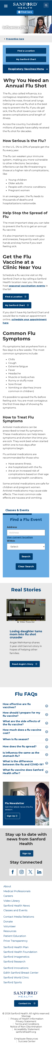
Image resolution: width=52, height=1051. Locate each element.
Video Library (11, 900)
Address (12, 527)
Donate (8, 921)
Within (11, 541)
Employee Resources (26, 1038)
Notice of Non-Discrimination (26, 1026)
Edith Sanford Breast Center (20, 972)
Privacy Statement (26, 1021)
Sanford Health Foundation (20, 951)
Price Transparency (15, 940)
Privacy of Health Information (27, 1018)
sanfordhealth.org (26, 1032)
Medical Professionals (17, 891)
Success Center (26, 1041)
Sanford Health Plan (16, 947)
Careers (8, 896)
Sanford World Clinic (16, 977)
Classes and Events (15, 910)
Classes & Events (17, 510)
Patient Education (14, 936)
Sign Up (11, 816)
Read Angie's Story (22, 664)
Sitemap (26, 1016)
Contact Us (24, 1003)
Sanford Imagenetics (16, 956)
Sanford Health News (16, 905)
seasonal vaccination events (27, 285)
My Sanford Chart (26, 59)
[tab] (17, 511)
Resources (9, 931)
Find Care (26, 12)
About (7, 886)
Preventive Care (15, 39)
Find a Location (26, 50)
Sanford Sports (12, 982)
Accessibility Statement (27, 1029)
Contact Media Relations (18, 916)
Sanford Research (14, 961)
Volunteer (9, 926)
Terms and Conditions (27, 1024)
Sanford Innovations (15, 968)
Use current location (20, 537)
